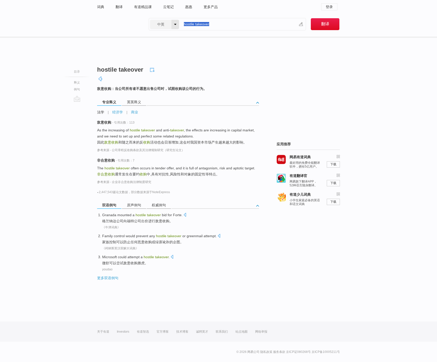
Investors (123, 331)
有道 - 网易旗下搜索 (118, 24)
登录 (329, 7)
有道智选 (143, 331)
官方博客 (163, 331)
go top (77, 99)
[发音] (101, 79)
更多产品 (211, 7)
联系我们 (222, 331)
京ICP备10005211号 (326, 352)
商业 (134, 112)
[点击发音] (185, 215)
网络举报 (261, 331)
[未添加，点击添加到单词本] (153, 69)
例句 (77, 89)
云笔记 (168, 7)
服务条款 (279, 352)
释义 (77, 82)
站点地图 (241, 331)
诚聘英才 (202, 331)
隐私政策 (266, 352)
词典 (100, 7)
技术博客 (182, 331)
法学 (100, 112)
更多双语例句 (107, 278)
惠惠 (188, 7)
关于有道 (103, 331)
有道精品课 (143, 7)
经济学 (117, 112)
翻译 (119, 7)
